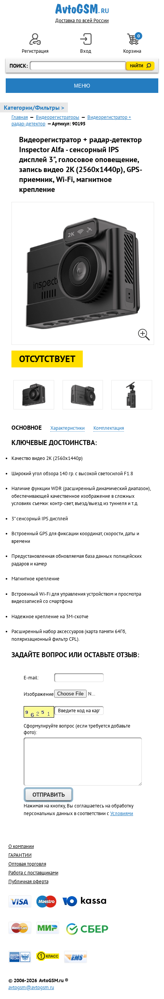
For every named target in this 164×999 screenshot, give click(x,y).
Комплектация (108, 428)
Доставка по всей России (82, 20)
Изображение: (39, 694)
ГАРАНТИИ (20, 855)
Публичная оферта (28, 881)
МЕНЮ (82, 86)
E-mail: (31, 677)
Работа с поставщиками (33, 872)
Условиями (121, 813)
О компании (21, 846)
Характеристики (67, 428)
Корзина (132, 43)
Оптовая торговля (27, 864)
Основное (26, 427)
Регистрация (35, 51)
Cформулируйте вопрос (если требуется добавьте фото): (77, 729)
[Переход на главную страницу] (82, 9)
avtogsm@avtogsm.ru (31, 987)
